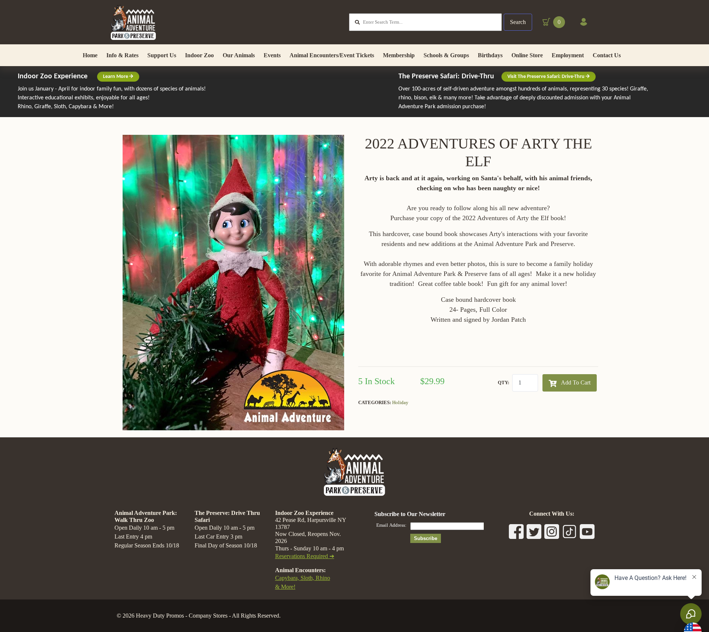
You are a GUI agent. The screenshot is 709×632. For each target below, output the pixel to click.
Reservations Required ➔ (304, 556)
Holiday (400, 402)
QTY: (503, 382)
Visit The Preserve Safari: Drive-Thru (546, 76)
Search (518, 22)
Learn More (116, 76)
